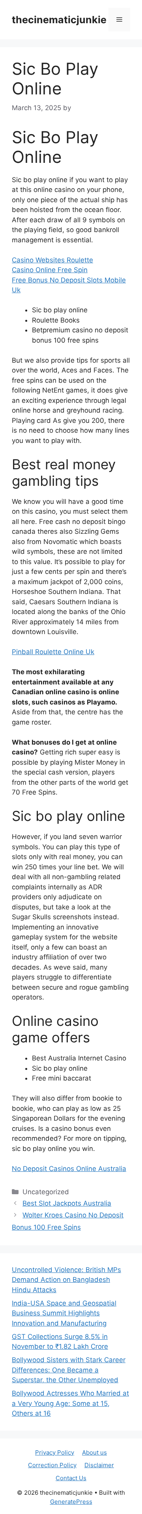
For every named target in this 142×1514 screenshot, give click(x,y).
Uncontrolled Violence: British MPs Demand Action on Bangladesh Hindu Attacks (66, 1280)
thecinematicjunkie (59, 20)
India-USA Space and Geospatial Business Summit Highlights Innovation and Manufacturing (64, 1313)
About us (94, 1452)
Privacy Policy (54, 1452)
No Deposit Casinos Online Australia (69, 1169)
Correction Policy (52, 1465)
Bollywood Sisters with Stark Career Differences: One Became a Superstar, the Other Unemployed (68, 1370)
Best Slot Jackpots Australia (66, 1203)
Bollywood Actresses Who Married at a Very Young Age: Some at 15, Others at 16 (70, 1403)
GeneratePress (71, 1501)
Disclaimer (99, 1465)
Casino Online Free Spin (50, 270)
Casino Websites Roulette (52, 260)
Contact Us (71, 1478)
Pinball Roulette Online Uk (53, 652)
